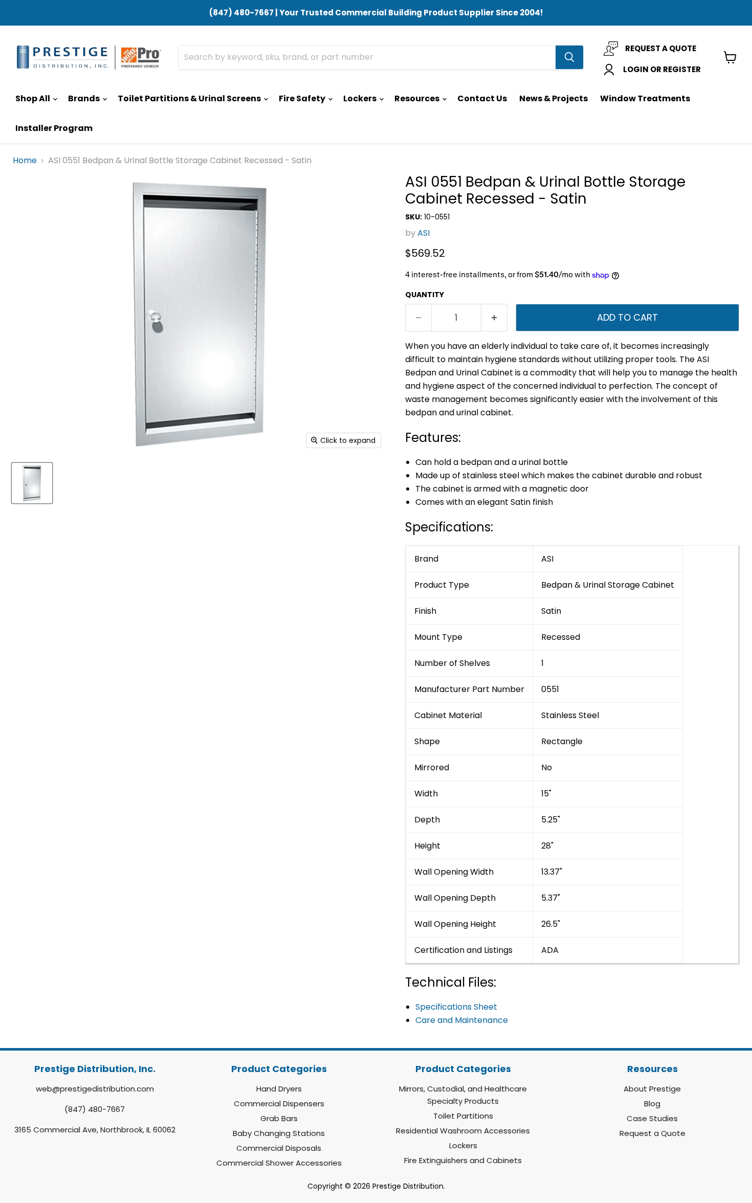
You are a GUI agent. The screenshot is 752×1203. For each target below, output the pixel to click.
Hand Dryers (279, 1088)
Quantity (424, 295)
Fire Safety (303, 98)
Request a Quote (652, 1133)
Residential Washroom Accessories (463, 1130)
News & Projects (553, 98)
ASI (423, 233)
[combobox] (367, 57)
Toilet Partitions (463, 1115)
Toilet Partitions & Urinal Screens (190, 98)
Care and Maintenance (461, 1020)
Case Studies (652, 1118)
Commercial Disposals (278, 1148)
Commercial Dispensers (279, 1103)
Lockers (360, 98)
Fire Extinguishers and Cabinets (463, 1160)
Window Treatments (645, 98)
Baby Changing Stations (279, 1133)
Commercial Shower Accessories (279, 1162)
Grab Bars (279, 1118)
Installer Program (54, 128)
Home (25, 160)
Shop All (33, 98)
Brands (84, 98)
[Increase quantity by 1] (494, 318)
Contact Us (482, 98)
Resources (417, 98)
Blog (652, 1103)
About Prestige (652, 1088)
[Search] (569, 57)
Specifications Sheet (456, 1007)
